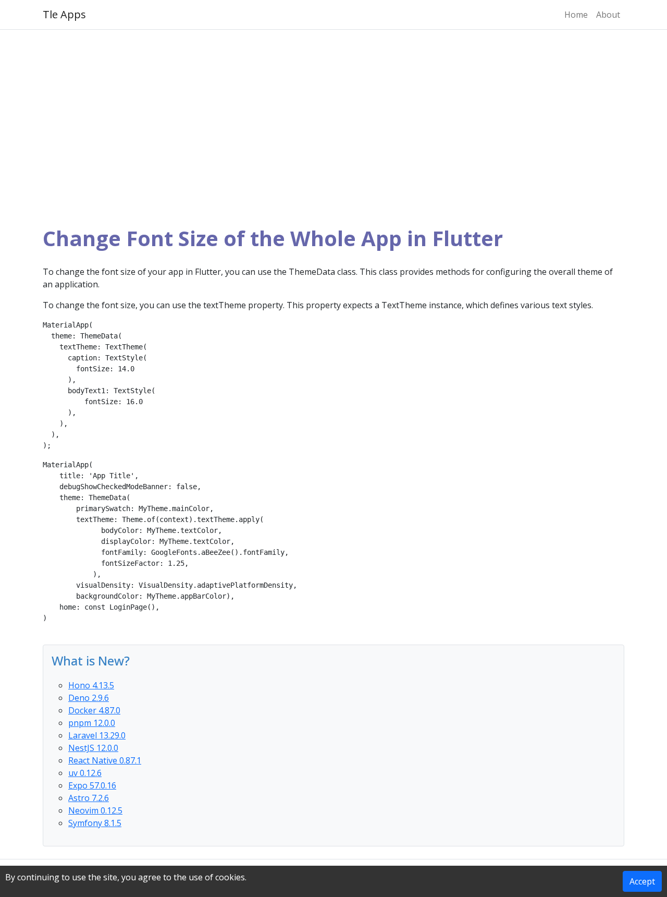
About (608, 14)
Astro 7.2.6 (88, 798)
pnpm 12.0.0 (91, 723)
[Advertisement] (333, 128)
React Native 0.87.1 (104, 760)
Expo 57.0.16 (92, 785)
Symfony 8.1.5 (94, 823)
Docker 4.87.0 (94, 710)
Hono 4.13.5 (91, 685)
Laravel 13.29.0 (97, 735)
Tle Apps (64, 14)
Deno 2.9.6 (88, 698)
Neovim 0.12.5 (95, 810)
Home (576, 14)
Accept (642, 881)
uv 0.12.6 (85, 773)
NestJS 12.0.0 (93, 748)
